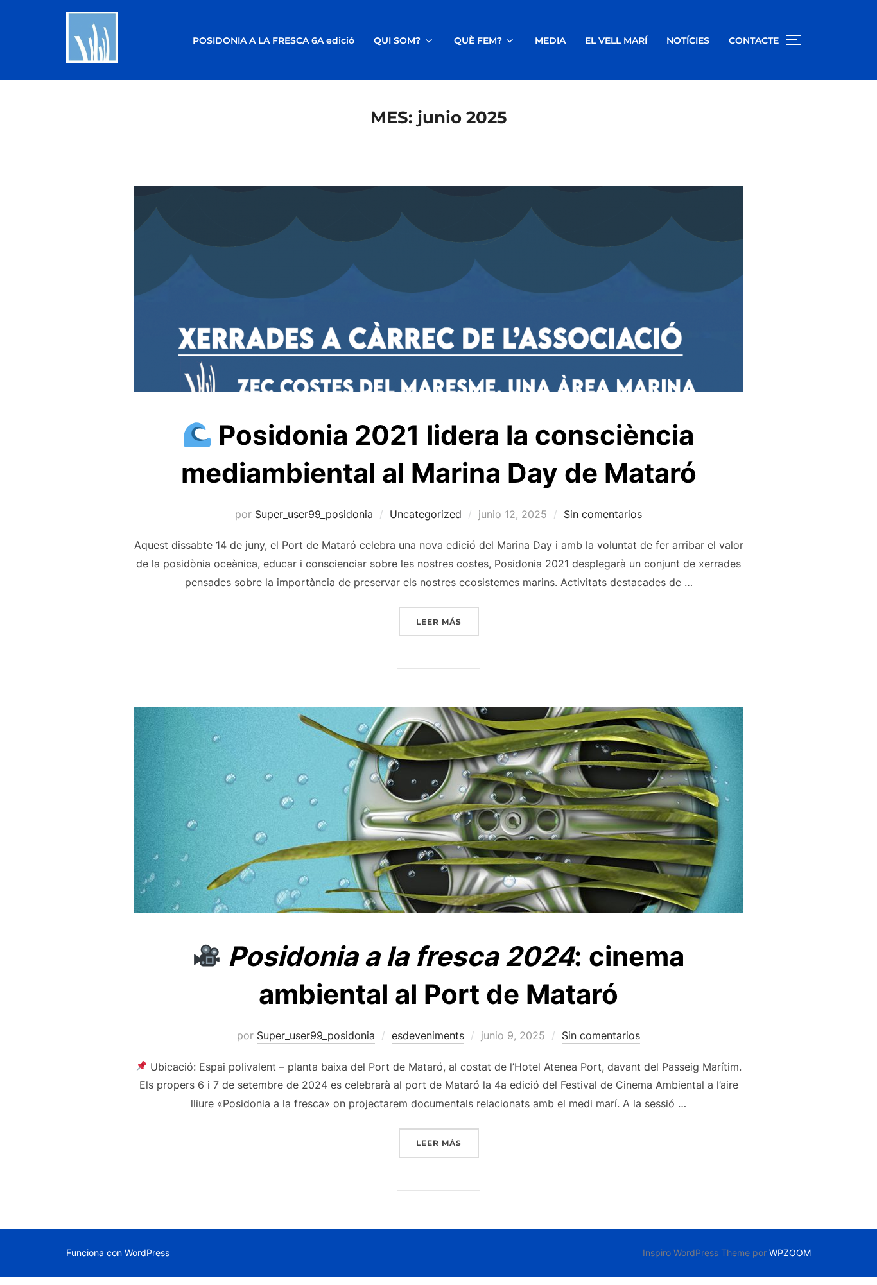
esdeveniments (428, 1035)
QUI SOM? (397, 40)
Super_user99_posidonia (314, 514)
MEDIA (550, 40)
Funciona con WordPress (117, 1252)
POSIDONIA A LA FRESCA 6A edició (273, 40)
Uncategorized (426, 514)
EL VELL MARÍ (616, 40)
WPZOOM (790, 1252)
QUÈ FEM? (478, 40)
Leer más (447, 621)
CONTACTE (754, 40)
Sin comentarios (603, 514)
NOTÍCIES (687, 40)
